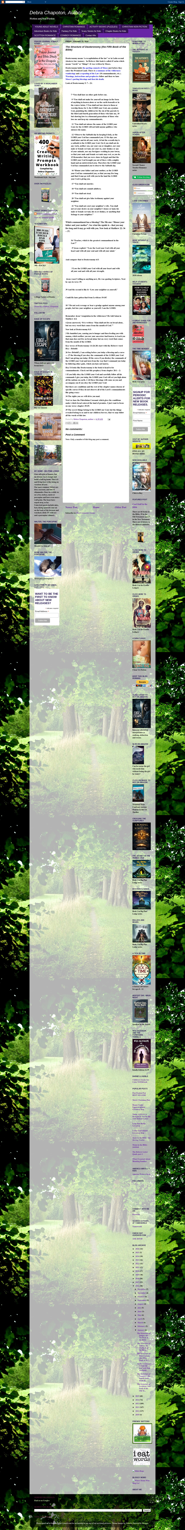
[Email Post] (108, 419)
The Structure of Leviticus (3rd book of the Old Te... (143, 1387)
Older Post (120, 507)
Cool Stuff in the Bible (139, 505)
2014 (137, 1400)
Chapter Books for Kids (116, 31)
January (141, 1330)
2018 (137, 1278)
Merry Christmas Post (141, 1100)
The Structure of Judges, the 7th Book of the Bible (143, 1336)
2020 (137, 1271)
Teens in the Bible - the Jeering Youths (141, 1138)
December (142, 1289)
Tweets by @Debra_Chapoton (46, 306)
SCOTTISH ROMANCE (45, 35)
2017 (137, 1282)
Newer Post (71, 507)
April (140, 1319)
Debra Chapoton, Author (56, 12)
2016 (137, 1286)
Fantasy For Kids (69, 31)
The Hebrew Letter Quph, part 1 (140, 1153)
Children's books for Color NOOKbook (140, 1080)
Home (96, 507)
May (140, 1315)
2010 (137, 1414)
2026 (137, 1248)
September (142, 1300)
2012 (137, 1407)
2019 (137, 1274)
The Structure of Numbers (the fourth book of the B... (143, 1377)
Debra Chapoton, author (47, 214)
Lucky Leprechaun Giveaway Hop (140, 1131)
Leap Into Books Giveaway (139, 1124)
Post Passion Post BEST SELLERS (139, 1094)
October (141, 1296)
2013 (137, 1403)
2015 (137, 1396)
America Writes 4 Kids (141, 1174)
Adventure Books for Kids (45, 31)
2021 (137, 1267)
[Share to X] (72, 423)
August (141, 1304)
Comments (140, 193)
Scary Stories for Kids (91, 31)
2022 (137, 1263)
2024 (137, 1256)
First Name (137, 420)
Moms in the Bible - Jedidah (140, 1146)
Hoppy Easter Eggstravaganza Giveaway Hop (138, 1107)
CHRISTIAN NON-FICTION (134, 27)
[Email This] (66, 423)
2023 (137, 1260)
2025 (137, 1252)
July (140, 1307)
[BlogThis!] (69, 423)
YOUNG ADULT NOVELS (46, 27)
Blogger (145, 1523)
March (140, 1322)
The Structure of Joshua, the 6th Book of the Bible (143, 1346)
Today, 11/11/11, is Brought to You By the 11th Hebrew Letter (141, 1116)
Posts (138, 188)
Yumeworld (137, 1226)
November (142, 1293)
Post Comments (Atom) (86, 513)
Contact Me (91, 35)
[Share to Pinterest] (77, 423)
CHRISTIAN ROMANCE (74, 27)
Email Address (42, 611)
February (141, 1326)
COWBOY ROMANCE (70, 35)
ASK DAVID (137, 1238)
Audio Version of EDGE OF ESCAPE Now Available (144, 1367)
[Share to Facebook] (74, 423)
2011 (137, 1411)
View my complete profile (44, 217)
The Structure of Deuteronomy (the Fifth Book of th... (143, 1357)
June (140, 1311)
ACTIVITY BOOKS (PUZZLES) (103, 27)
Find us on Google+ (42, 1500)
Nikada (129, 1523)
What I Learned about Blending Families (141, 1160)
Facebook (136, 1214)
